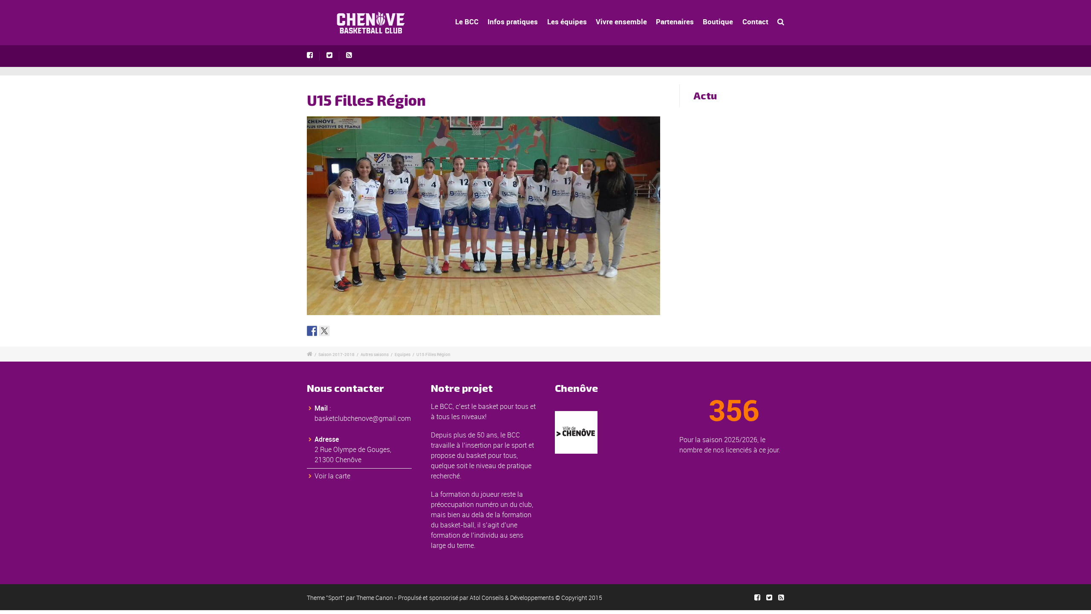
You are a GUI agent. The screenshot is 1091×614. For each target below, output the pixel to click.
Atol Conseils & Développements (512, 598)
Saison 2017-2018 (336, 354)
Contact (755, 21)
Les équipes (567, 21)
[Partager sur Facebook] (312, 331)
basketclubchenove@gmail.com (363, 418)
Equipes (402, 354)
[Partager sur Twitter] (324, 331)
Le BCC (467, 21)
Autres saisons (375, 354)
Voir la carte (332, 476)
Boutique (718, 21)
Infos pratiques (513, 21)
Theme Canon (374, 598)
